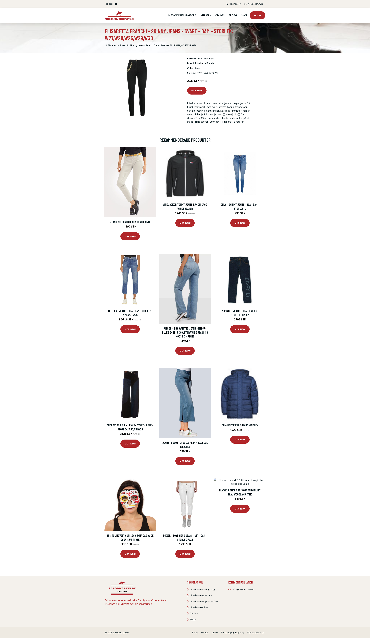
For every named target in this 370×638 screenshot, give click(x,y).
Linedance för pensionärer (204, 601)
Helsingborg (234, 3)
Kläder (204, 58)
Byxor (212, 58)
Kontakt (205, 632)
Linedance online (199, 607)
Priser (257, 15)
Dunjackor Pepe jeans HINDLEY (240, 425)
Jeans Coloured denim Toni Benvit (130, 222)
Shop (244, 15)
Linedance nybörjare (201, 595)
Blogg (233, 15)
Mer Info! (196, 90)
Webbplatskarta (255, 632)
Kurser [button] (205, 15)
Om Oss (194, 613)
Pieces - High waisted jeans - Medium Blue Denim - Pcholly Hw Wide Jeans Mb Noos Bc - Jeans (185, 332)
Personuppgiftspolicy (232, 632)
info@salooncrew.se (253, 3)
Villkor (215, 632)
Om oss (219, 15)
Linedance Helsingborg (181, 15)
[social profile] (116, 4)
